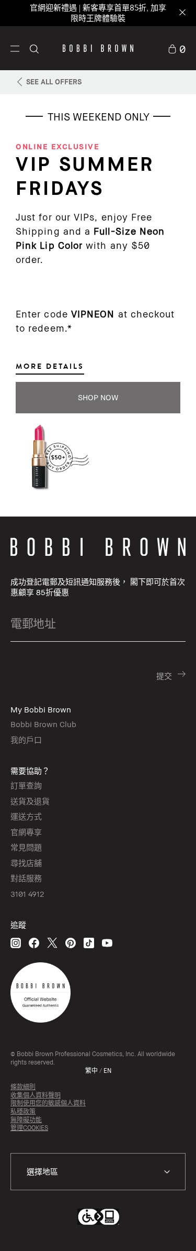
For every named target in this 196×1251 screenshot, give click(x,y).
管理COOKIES (29, 1128)
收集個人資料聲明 (35, 1095)
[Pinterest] (70, 942)
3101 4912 (27, 893)
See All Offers (54, 81)
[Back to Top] (176, 1229)
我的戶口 (26, 739)
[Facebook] (34, 942)
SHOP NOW (98, 397)
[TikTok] (89, 942)
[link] (177, 47)
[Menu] (14, 47)
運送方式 (26, 816)
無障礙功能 (26, 1120)
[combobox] (98, 1172)
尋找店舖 (26, 863)
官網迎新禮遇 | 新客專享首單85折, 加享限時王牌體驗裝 (98, 13)
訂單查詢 (26, 785)
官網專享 (26, 832)
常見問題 (26, 847)
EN (107, 1070)
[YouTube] (107, 942)
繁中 (91, 1070)
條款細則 (23, 1087)
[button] (14, 48)
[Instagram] (15, 942)
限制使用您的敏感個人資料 (48, 1103)
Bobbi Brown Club (43, 724)
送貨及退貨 (30, 801)
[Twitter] (52, 942)
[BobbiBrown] (98, 48)
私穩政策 (23, 1111)
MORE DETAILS (50, 366)
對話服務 (26, 878)
